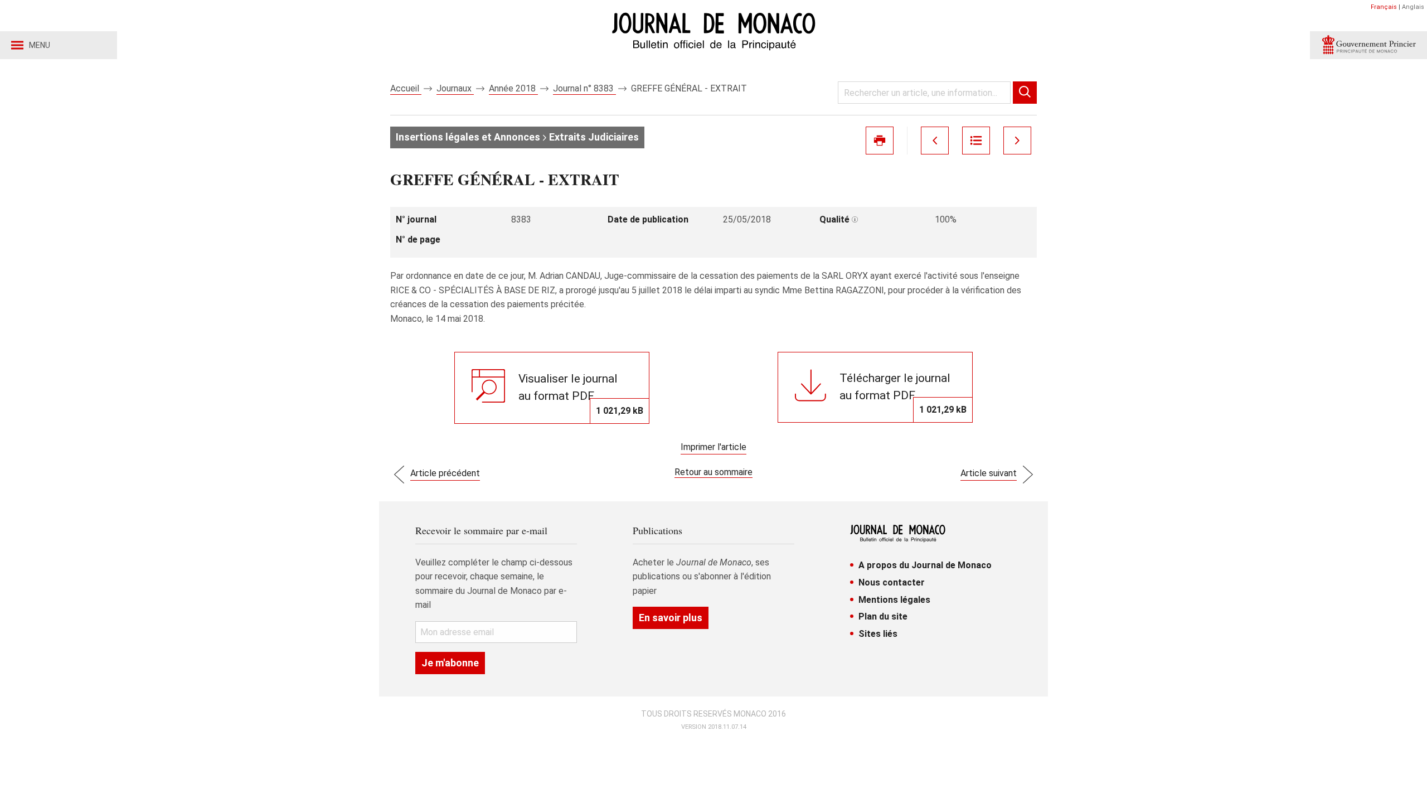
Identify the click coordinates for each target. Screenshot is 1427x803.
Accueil (405, 88)
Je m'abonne (450, 663)
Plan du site (882, 616)
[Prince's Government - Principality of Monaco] (1368, 45)
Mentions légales (894, 599)
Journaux (455, 88)
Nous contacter (891, 582)
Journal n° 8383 (584, 88)
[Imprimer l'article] (880, 140)
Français (1384, 7)
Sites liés (877, 633)
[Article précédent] (935, 140)
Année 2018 (513, 88)
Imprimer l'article (713, 447)
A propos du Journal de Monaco (925, 565)
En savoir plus (670, 617)
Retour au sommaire (713, 472)
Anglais (1413, 7)
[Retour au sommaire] (976, 140)
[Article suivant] (1017, 140)
